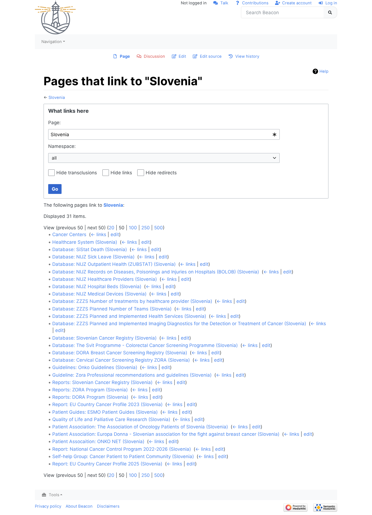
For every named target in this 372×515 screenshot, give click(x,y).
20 (111, 227)
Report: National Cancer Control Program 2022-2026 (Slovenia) (121, 449)
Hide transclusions (76, 172)
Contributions (255, 3)
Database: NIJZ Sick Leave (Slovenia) (93, 257)
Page (125, 56)
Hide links (121, 172)
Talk (224, 3)
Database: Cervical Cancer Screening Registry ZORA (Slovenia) (121, 360)
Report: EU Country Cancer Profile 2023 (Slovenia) (107, 404)
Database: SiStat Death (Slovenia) (89, 249)
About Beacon (79, 506)
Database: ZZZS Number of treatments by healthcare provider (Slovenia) (132, 301)
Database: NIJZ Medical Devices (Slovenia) (99, 294)
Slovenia (56, 97)
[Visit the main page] (55, 17)
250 (145, 227)
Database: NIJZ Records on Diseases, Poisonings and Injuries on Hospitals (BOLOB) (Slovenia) (155, 272)
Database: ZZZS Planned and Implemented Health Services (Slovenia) (129, 316)
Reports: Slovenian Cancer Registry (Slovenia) (102, 382)
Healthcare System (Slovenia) (84, 242)
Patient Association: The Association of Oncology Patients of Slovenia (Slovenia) (140, 426)
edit (115, 234)
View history (247, 56)
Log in (331, 3)
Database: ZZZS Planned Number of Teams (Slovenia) (112, 309)
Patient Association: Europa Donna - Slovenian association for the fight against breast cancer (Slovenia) (165, 434)
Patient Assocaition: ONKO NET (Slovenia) (98, 441)
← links (98, 234)
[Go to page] (330, 13)
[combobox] (164, 134)
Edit (182, 56)
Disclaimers (108, 506)
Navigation (51, 41)
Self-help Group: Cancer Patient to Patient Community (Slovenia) (123, 456)
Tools (54, 494)
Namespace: (62, 146)
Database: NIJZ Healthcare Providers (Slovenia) (104, 279)
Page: (54, 122)
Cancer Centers (69, 234)
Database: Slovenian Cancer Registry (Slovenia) (104, 338)
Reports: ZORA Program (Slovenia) (90, 389)
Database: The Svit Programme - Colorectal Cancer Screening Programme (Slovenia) (145, 345)
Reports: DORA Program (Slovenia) (90, 397)
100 (133, 227)
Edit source (211, 56)
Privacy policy (48, 506)
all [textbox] (54, 158)
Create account (297, 3)
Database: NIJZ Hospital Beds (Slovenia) (96, 286)
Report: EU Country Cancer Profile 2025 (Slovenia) (107, 464)
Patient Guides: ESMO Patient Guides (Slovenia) (105, 412)
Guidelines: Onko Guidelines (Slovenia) (94, 367)
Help (323, 71)
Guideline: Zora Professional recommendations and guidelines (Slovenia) (132, 375)
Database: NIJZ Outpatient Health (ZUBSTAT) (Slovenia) (114, 264)
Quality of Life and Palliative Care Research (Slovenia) (111, 419)
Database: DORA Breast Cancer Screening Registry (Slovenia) (119, 352)
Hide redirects (161, 172)
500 (158, 227)
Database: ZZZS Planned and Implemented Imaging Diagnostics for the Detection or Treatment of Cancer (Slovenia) (179, 323)
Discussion (154, 56)
